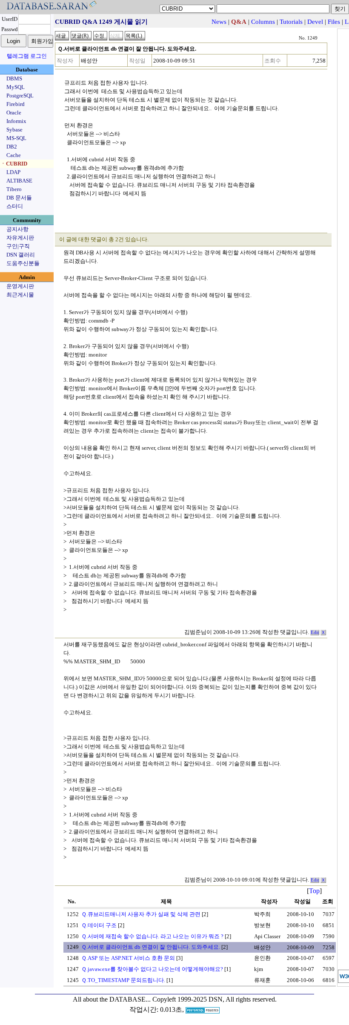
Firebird (15, 104)
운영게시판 (20, 286)
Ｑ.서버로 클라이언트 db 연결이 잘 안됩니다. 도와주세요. (150, 947)
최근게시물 (20, 294)
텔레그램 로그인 (27, 56)
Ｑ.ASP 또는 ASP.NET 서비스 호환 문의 (128, 958)
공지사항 (17, 229)
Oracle (13, 112)
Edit (315, 632)
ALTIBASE (19, 180)
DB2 (11, 146)
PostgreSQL (20, 95)
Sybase (14, 129)
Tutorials (291, 21)
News (219, 21)
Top (314, 890)
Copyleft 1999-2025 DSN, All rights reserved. (214, 999)
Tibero (14, 189)
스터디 (14, 206)
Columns (263, 21)
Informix (16, 121)
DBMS (14, 78)
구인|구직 (18, 246)
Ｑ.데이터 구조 (99, 925)
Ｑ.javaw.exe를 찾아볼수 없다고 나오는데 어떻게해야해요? (152, 969)
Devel (315, 21)
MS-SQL (16, 138)
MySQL (15, 87)
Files (334, 21)
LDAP (13, 172)
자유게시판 (20, 237)
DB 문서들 (19, 197)
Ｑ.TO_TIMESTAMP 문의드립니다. (123, 980)
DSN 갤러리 (20, 254)
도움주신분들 (23, 263)
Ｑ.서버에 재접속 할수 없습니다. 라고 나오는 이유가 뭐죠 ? (152, 936)
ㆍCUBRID (13, 163)
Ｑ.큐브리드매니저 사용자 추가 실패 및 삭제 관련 (140, 914)
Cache (13, 155)
